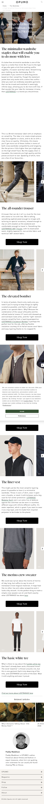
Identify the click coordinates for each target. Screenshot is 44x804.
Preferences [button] (7, 405)
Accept (22, 411)
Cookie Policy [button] (28, 401)
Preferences (22, 416)
